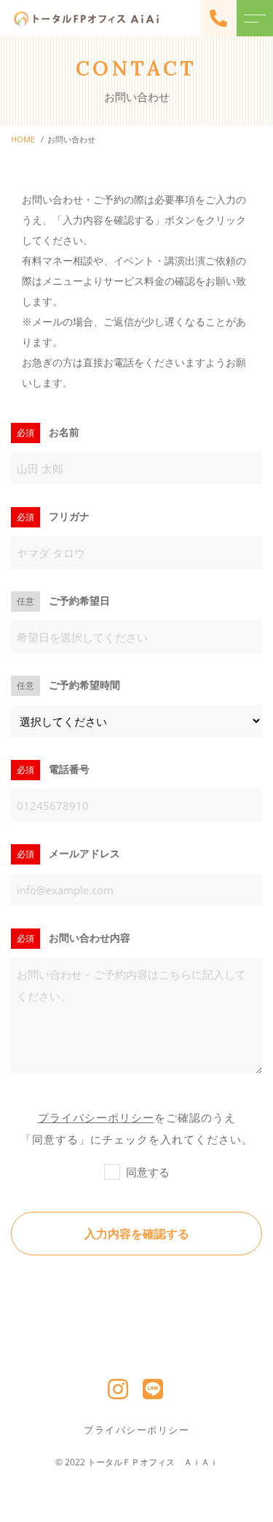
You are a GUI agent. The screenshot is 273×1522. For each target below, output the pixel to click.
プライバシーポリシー (96, 1117)
